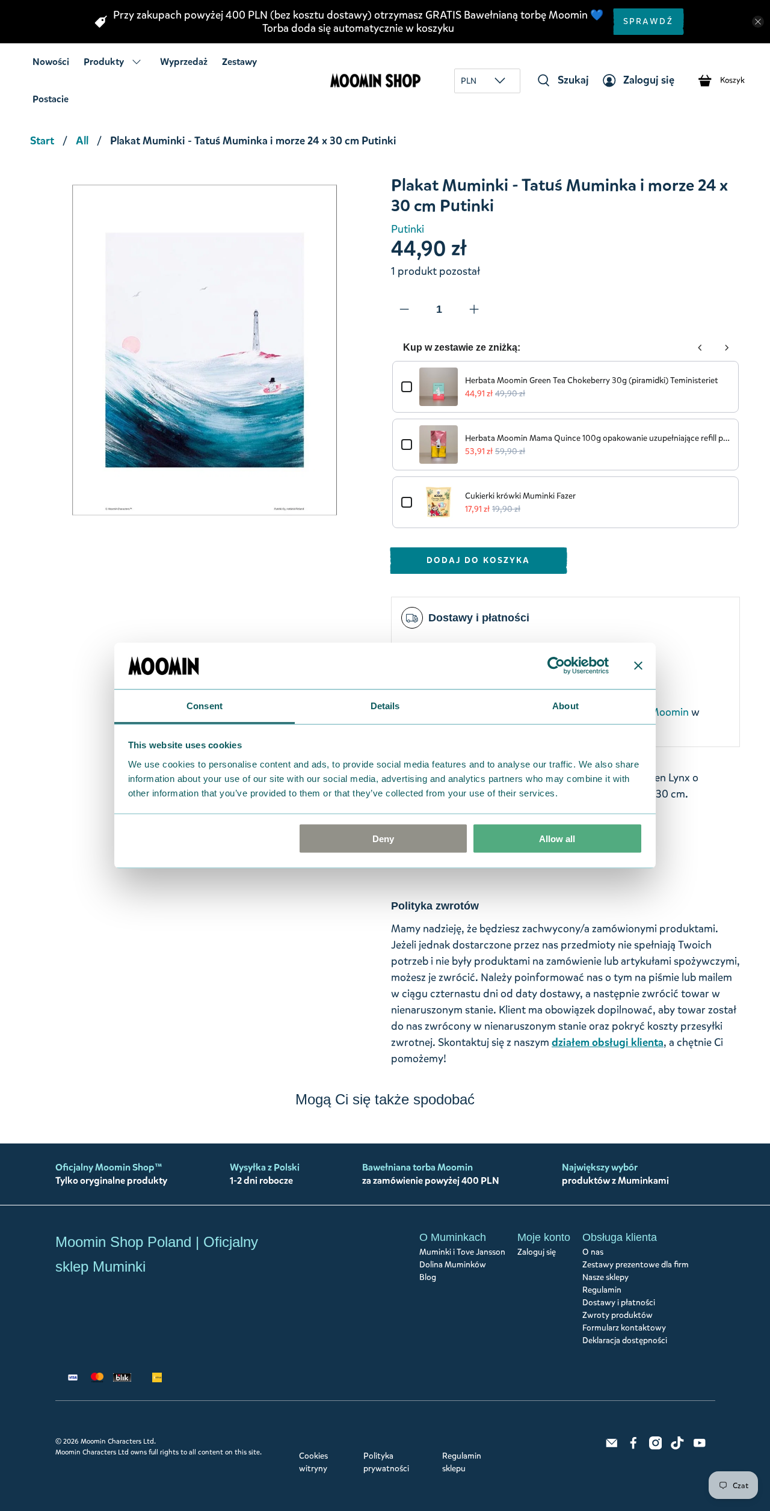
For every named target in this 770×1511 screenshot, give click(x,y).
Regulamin (601, 1290)
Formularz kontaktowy (624, 1328)
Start (42, 140)
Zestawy (239, 61)
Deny (383, 839)
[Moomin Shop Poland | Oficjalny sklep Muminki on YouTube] (699, 1447)
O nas (592, 1252)
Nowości (50, 61)
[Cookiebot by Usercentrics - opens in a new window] (556, 666)
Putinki (407, 229)
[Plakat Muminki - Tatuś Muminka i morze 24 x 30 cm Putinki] (204, 350)
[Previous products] (700, 347)
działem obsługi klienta (608, 1042)
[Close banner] (638, 666)
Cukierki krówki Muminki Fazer (520, 496)
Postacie (50, 99)
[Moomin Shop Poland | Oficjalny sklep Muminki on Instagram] (655, 1447)
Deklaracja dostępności (624, 1340)
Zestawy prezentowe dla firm (635, 1264)
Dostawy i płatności (618, 1302)
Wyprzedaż (184, 61)
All (82, 140)
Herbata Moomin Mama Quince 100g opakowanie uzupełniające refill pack (597, 438)
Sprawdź (648, 21)
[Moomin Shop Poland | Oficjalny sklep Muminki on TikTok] (677, 1447)
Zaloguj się (536, 1252)
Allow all (557, 839)
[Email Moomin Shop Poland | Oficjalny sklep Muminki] (611, 1447)
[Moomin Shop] (375, 80)
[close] (758, 22)
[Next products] (726, 347)
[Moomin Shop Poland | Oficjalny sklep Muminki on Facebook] (633, 1447)
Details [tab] (385, 705)
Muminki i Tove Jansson (462, 1252)
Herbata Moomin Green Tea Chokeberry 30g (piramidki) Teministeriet (591, 380)
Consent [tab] (204, 705)
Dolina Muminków (452, 1264)
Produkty (104, 61)
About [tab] (565, 705)
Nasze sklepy (605, 1277)
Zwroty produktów (617, 1315)
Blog (427, 1277)
